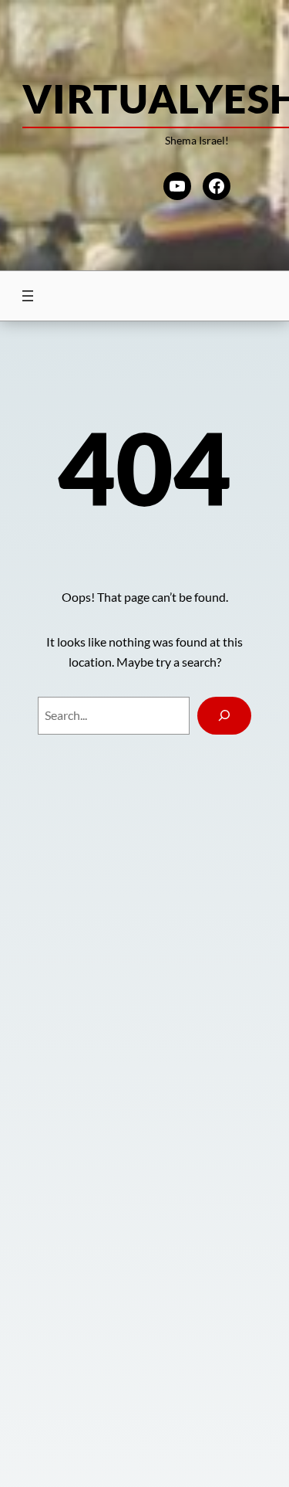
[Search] (224, 716)
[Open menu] (27, 296)
